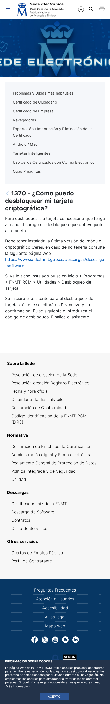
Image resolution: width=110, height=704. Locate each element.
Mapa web (55, 625)
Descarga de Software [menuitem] (32, 511)
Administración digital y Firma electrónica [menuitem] (51, 454)
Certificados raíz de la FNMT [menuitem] (39, 503)
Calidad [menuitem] (18, 479)
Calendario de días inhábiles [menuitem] (38, 399)
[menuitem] (55, 363)
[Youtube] (55, 639)
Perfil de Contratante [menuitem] (31, 561)
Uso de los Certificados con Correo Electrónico (54, 162)
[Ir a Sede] (39, 9)
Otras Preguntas (27, 171)
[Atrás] (7, 193)
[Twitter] (45, 639)
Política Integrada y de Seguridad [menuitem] (43, 471)
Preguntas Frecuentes (55, 590)
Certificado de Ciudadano (35, 102)
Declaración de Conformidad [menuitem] (38, 407)
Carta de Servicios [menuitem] (29, 528)
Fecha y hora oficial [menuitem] (30, 391)
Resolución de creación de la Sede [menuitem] (44, 374)
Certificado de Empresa (33, 111)
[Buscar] (91, 9)
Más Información (18, 686)
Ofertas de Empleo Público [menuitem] (37, 552)
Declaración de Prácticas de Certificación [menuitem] (51, 446)
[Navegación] (8, 9)
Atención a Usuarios (55, 599)
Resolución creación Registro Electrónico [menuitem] (50, 383)
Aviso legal (55, 616)
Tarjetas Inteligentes (31, 153)
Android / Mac (25, 144)
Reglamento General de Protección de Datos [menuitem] (53, 462)
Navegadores (24, 120)
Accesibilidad (55, 608)
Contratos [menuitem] (20, 520)
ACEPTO (54, 696)
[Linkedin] (75, 639)
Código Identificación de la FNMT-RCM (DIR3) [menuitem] (48, 419)
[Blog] (65, 639)
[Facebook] (34, 639)
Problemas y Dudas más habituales (43, 93)
